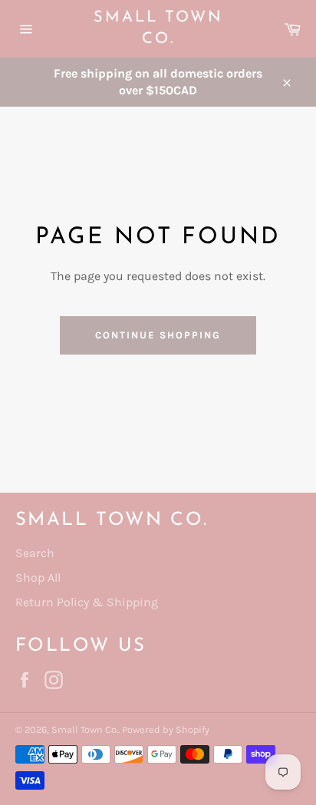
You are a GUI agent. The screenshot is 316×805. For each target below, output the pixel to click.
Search (34, 553)
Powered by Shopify (165, 729)
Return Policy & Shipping (86, 602)
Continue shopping (157, 335)
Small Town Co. (158, 28)
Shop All (38, 577)
